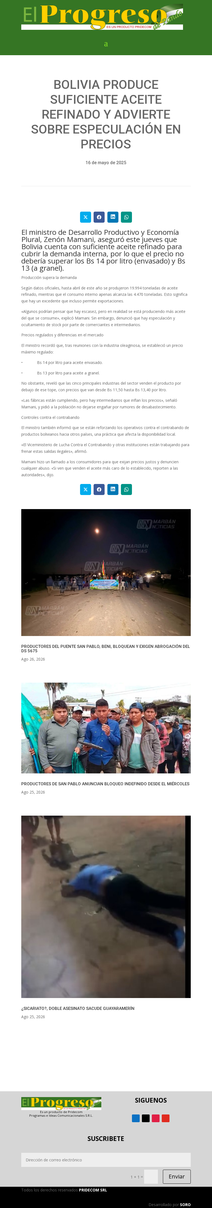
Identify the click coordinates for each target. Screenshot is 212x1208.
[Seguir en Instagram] (156, 1118)
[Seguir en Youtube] (165, 1118)
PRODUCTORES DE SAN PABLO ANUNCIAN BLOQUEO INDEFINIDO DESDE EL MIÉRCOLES (105, 783)
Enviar (177, 1176)
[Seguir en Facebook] (136, 1118)
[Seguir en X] (146, 1118)
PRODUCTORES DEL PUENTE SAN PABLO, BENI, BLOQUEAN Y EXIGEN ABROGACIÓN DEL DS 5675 (105, 648)
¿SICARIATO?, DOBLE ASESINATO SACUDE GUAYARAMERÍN (77, 1008)
